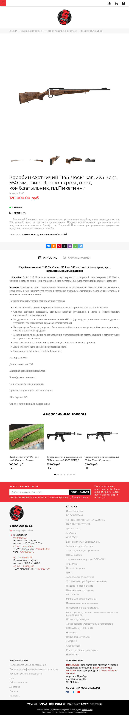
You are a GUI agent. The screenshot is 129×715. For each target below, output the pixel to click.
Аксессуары (73, 645)
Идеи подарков (75, 511)
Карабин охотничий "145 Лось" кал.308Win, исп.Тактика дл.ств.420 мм (24, 459)
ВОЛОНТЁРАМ (74, 515)
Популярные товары (78, 637)
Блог (12, 678)
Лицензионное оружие (32, 234)
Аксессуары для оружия (80, 577)
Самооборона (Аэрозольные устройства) (90, 623)
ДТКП (69, 572)
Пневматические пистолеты (82, 607)
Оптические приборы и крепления (86, 581)
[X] (64, 246)
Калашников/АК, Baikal (55, 234)
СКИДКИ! (71, 641)
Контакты (14, 695)
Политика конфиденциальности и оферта (33, 669)
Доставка (14, 686)
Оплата (13, 691)
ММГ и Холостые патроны (81, 599)
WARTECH (72, 537)
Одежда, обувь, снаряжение (82, 550)
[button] (55, 474)
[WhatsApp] (75, 246)
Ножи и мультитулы (77, 619)
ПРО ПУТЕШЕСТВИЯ (78, 524)
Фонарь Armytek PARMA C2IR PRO (85, 519)
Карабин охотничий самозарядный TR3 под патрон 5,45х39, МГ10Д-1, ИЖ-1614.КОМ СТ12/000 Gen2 (64, 459)
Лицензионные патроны (80, 590)
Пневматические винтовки (82, 603)
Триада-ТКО (73, 528)
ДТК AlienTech (74, 555)
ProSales (62, 712)
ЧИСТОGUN (72, 594)
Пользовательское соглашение (27, 665)
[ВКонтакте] (48, 246)
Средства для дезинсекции (82, 650)
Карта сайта (87, 710)
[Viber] (69, 246)
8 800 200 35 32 (20, 526)
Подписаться (79, 492)
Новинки (71, 632)
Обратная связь (18, 682)
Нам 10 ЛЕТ (72, 654)
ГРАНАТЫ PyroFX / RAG (79, 628)
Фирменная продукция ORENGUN (86, 559)
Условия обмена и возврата (25, 673)
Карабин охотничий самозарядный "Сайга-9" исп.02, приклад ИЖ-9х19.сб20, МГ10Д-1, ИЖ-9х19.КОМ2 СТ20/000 (102, 459)
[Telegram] (80, 246)
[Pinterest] (59, 246)
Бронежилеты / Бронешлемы (83, 541)
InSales (84, 712)
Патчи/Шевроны (75, 568)
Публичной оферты (78, 497)
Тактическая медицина (79, 546)
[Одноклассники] (53, 246)
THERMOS (71, 563)
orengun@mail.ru (23, 530)
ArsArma (71, 533)
